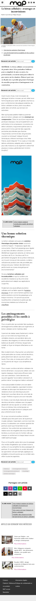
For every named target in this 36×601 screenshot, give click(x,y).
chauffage (5, 305)
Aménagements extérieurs (11, 471)
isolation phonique (9, 473)
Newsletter (6, 592)
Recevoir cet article (8, 61)
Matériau (6, 469)
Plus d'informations (20, 544)
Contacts (5, 580)
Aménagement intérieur (20, 469)
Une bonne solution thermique (14, 50)
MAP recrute (6, 589)
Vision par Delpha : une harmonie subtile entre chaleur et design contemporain (24, 538)
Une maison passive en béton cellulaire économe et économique (23, 506)
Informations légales (21, 580)
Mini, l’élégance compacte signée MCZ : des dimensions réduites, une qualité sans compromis (23, 551)
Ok (33, 61)
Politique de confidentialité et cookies (23, 585)
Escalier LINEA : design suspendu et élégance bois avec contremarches (24, 564)
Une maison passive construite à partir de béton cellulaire (23, 224)
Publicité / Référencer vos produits (9, 585)
